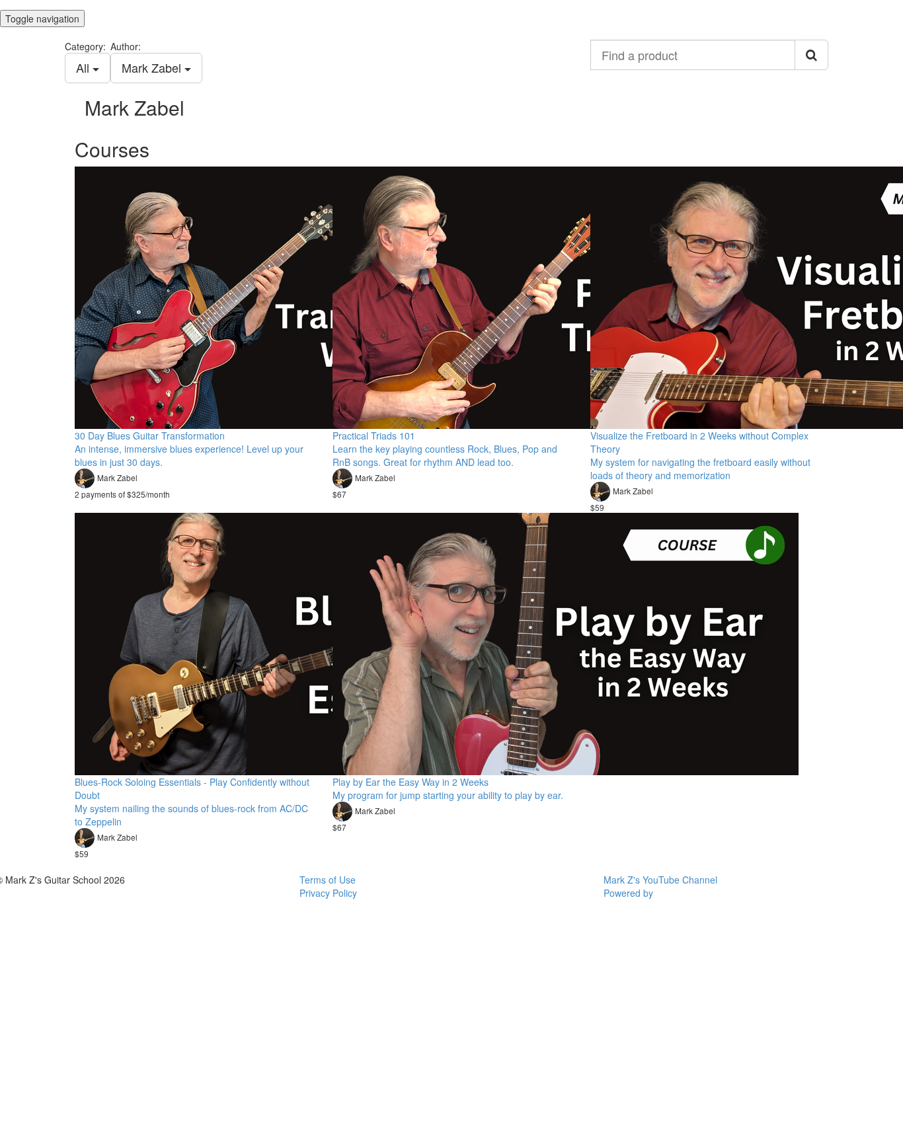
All (84, 67)
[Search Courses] (811, 55)
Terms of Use (327, 879)
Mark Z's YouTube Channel (660, 879)
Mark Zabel (153, 67)
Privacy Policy (328, 892)
